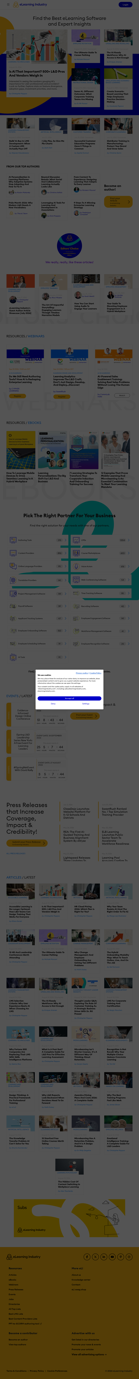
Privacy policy (82, 673)
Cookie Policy (95, 673)
